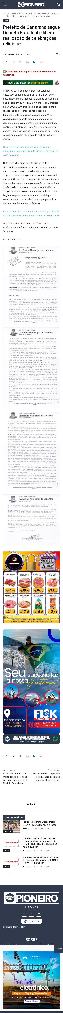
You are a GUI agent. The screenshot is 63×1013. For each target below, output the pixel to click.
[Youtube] (39, 914)
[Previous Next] (31, 980)
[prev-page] (5, 873)
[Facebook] (6, 62)
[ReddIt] (41, 62)
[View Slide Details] (31, 739)
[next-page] (10, 873)
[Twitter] (13, 62)
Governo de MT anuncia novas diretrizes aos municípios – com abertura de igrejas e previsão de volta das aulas (30, 151)
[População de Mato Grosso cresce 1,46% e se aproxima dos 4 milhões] (11, 826)
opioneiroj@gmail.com (14, 926)
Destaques (8, 831)
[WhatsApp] (27, 62)
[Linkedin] (34, 62)
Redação (10, 54)
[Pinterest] (20, 62)
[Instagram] (31, 914)
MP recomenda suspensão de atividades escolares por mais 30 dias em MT (46, 776)
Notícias (13, 13)
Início (5, 13)
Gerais (21, 13)
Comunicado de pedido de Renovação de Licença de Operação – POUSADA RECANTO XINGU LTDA (41, 860)
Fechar (59, 949)
